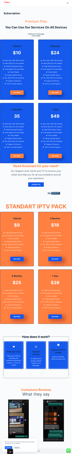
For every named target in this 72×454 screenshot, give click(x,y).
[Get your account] (36, 347)
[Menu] (67, 3)
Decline (17, 447)
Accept (8, 447)
